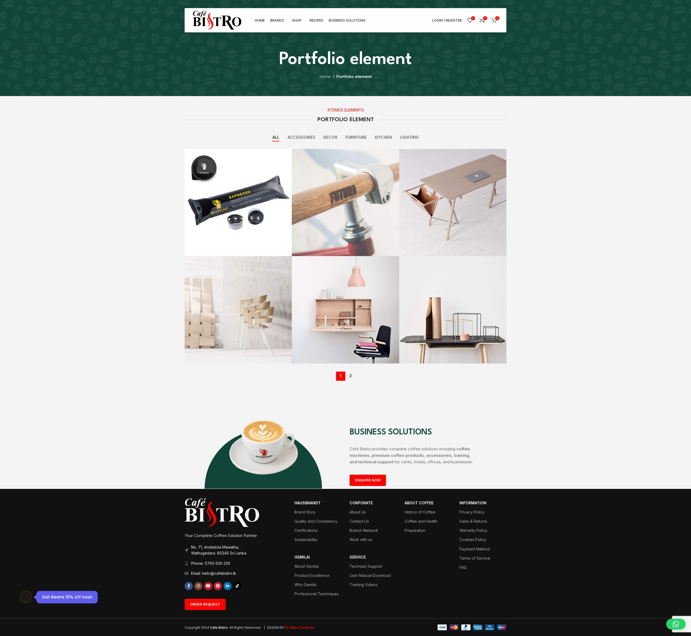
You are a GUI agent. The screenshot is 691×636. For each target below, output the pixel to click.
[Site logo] (217, 19)
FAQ (463, 567)
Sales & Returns (473, 521)
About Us (358, 512)
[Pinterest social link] (218, 586)
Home (325, 76)
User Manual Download (370, 575)
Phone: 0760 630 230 (210, 563)
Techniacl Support (366, 566)
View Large (285, 155)
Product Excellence (311, 575)
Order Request (205, 604)
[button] (676, 624)
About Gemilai (306, 566)
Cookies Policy (472, 539)
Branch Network (364, 530)
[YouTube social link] (208, 586)
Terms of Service (474, 558)
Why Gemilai (305, 584)
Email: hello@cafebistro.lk (213, 573)
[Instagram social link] (198, 586)
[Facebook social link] (189, 586)
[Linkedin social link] (227, 586)
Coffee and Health (421, 521)
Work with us (361, 539)
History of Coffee (420, 512)
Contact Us (359, 521)
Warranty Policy (473, 530)
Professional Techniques (316, 593)
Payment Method (474, 549)
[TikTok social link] (237, 586)
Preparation (415, 530)
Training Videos (364, 584)
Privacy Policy (472, 512)
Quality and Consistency (315, 521)
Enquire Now (368, 480)
